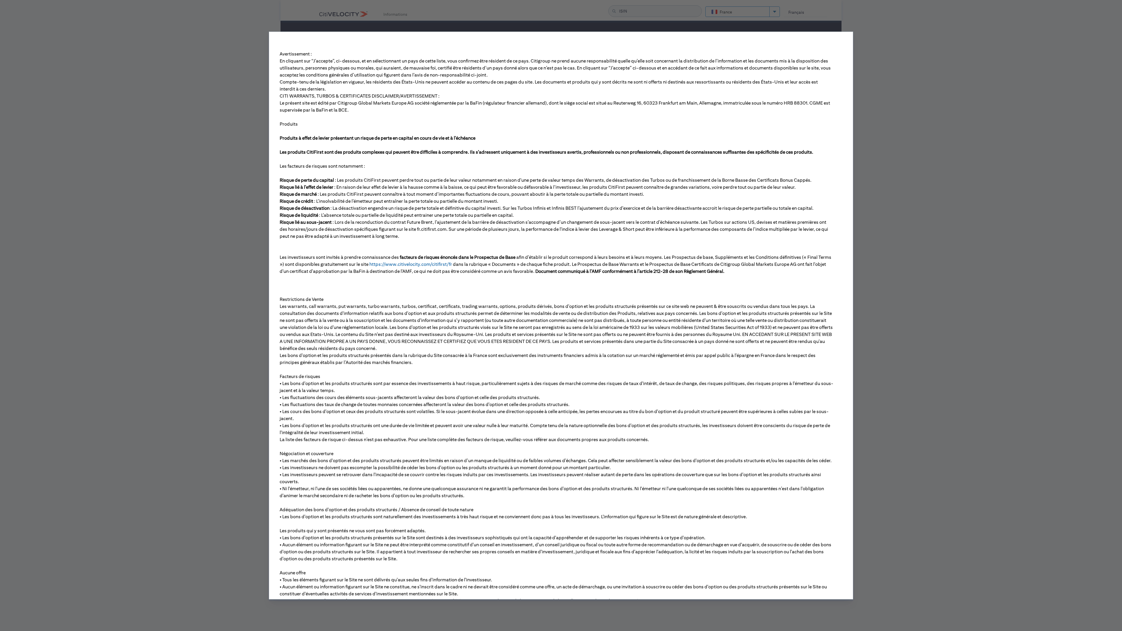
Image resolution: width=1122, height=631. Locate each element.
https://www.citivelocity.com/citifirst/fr (410, 264)
